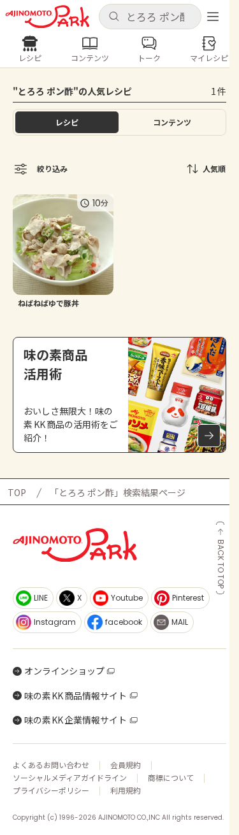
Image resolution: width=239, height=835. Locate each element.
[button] (150, 16)
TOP (17, 492)
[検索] (113, 17)
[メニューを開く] (212, 16)
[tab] (172, 122)
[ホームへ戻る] (47, 17)
